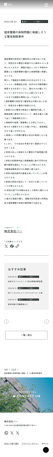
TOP (6, 369)
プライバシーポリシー (30, 443)
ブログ (13, 369)
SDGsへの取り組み (11, 443)
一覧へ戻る (26, 335)
